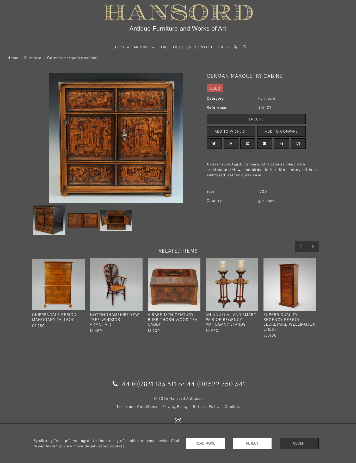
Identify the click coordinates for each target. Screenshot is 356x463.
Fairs (163, 47)
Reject (252, 443)
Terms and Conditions (136, 406)
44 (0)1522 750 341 (216, 384)
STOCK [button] (119, 47)
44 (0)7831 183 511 (149, 384)
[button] (244, 47)
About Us (182, 47)
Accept (299, 443)
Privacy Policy (175, 406)
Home (13, 58)
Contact (204, 47)
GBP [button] (221, 47)
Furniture (32, 58)
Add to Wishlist (231, 131)
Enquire (256, 119)
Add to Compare (281, 131)
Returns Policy (206, 406)
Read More (205, 443)
